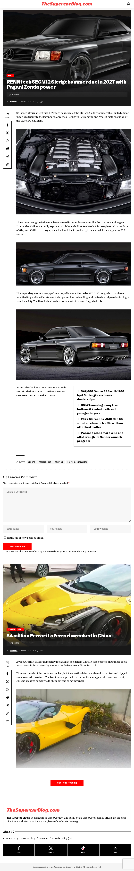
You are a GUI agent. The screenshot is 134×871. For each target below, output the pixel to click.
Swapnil (13, 101)
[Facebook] (18, 850)
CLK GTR (31, 462)
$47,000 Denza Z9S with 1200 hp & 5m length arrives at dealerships (100, 395)
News (10, 75)
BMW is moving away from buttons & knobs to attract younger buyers (98, 409)
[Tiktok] (83, 850)
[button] (6, 4)
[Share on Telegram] (7, 156)
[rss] (115, 850)
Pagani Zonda (45, 462)
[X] (51, 850)
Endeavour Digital (74, 867)
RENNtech (59, 462)
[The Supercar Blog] (67, 4)
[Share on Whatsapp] (7, 141)
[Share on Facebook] (7, 125)
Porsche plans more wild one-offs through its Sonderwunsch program (101, 437)
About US (8, 831)
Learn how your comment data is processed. (72, 551)
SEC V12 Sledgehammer (77, 462)
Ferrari (11, 629)
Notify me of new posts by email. (25, 537)
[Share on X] (7, 133)
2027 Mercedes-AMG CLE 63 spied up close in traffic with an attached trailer (100, 423)
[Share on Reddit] (7, 149)
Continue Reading (67, 782)
